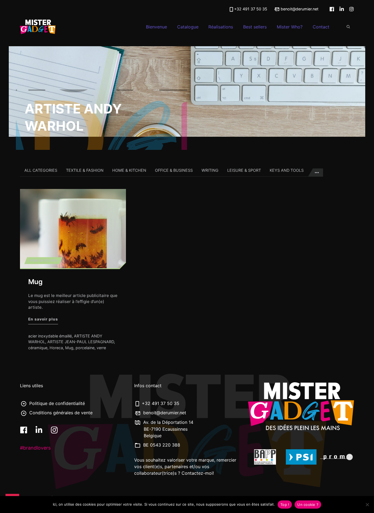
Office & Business (174, 170)
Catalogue (187, 27)
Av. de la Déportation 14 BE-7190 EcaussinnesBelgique (167, 428)
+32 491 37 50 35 (250, 9)
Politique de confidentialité (56, 403)
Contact (321, 27)
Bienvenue (156, 27)
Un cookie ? (307, 504)
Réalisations (220, 27)
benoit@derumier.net (299, 9)
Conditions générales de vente (60, 412)
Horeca (56, 347)
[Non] (367, 504)
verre (101, 347)
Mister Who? (290, 27)
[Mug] (73, 228)
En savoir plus (43, 319)
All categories (40, 170)
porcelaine (85, 347)
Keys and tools (287, 170)
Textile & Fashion (84, 170)
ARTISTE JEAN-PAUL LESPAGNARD (80, 341)
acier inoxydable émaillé (50, 336)
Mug (35, 282)
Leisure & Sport (244, 170)
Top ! (284, 504)
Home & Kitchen (129, 170)
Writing (210, 170)
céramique (37, 347)
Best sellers (255, 27)
